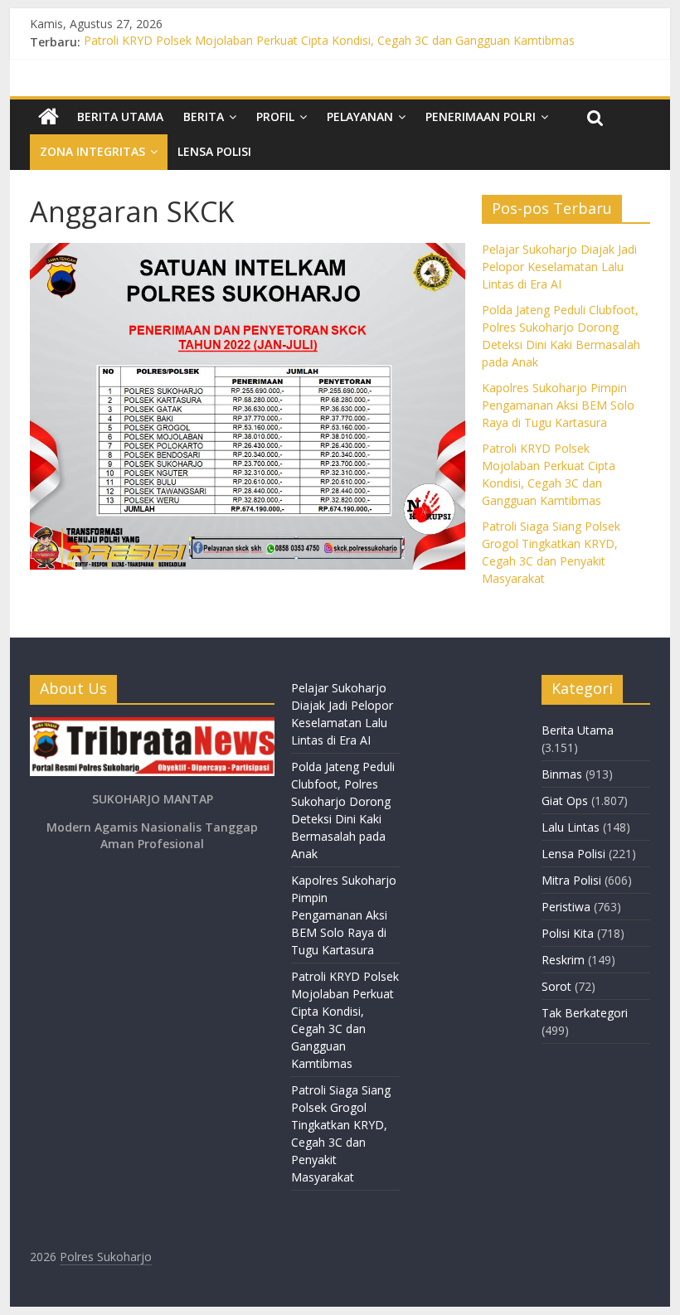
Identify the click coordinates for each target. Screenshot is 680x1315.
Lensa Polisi (214, 151)
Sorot (556, 986)
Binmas (562, 774)
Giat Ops (565, 800)
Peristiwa (566, 907)
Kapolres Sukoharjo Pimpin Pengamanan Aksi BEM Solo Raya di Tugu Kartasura (558, 405)
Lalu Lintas (571, 827)
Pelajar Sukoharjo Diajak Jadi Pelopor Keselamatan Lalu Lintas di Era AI (559, 266)
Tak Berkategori (585, 1013)
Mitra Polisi (571, 880)
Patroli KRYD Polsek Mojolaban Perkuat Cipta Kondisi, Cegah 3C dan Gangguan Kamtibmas (329, 42)
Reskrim (563, 960)
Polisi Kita (568, 933)
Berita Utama (120, 116)
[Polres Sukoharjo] (48, 116)
